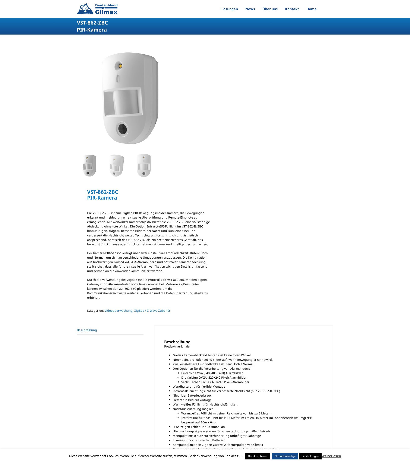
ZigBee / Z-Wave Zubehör (152, 310)
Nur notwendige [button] (285, 456)
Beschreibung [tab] (87, 330)
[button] (325, 9)
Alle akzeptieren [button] (257, 456)
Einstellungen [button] (310, 456)
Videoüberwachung (119, 310)
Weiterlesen (331, 456)
